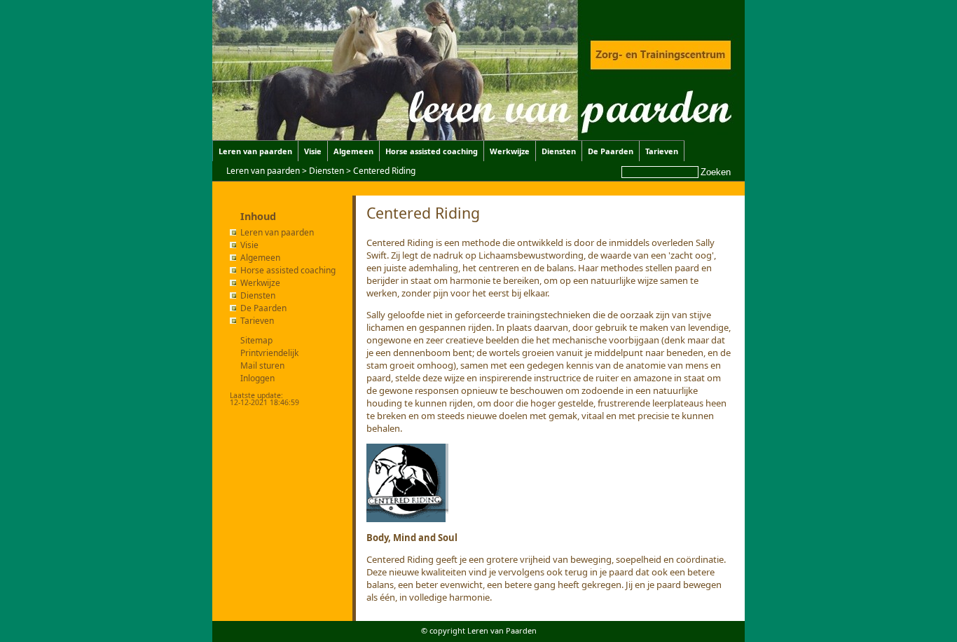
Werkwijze (510, 151)
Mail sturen (262, 365)
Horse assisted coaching (431, 151)
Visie (313, 151)
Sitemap (256, 340)
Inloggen (257, 378)
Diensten (559, 151)
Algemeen (353, 151)
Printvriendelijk (269, 353)
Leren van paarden (255, 151)
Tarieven (661, 151)
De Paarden (610, 151)
